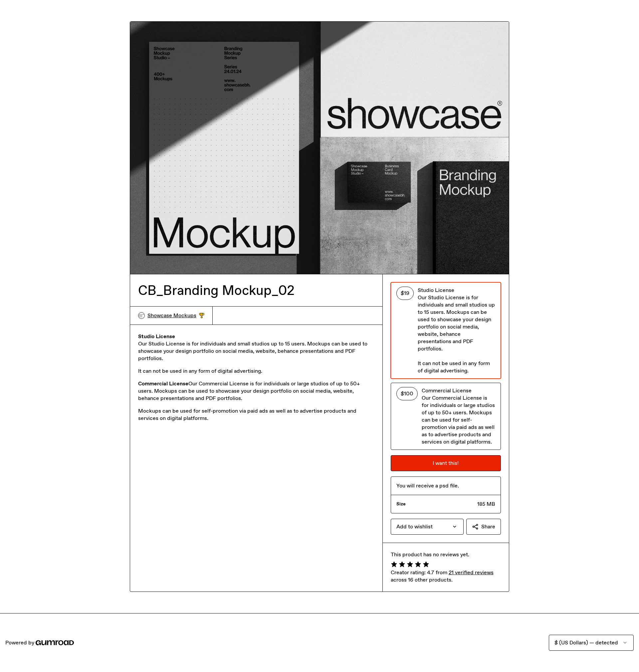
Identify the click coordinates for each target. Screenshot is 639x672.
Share (488, 526)
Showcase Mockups (175, 315)
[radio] (446, 330)
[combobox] (427, 527)
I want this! (446, 463)
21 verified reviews (471, 572)
